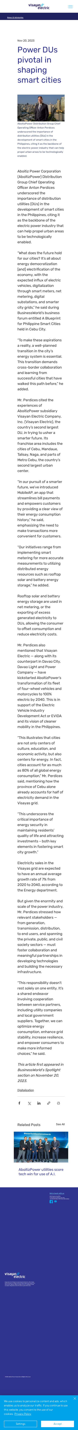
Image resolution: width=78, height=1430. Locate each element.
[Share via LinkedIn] (39, 1103)
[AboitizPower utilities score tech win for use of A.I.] (41, 1147)
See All (60, 1124)
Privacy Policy (22, 1414)
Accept (58, 1424)
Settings (20, 1424)
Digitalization (25, 1090)
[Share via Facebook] (19, 1103)
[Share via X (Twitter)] (29, 1103)
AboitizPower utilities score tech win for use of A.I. (41, 1171)
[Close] (72, 1401)
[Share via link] (49, 1103)
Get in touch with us (57, 1193)
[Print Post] (58, 1103)
